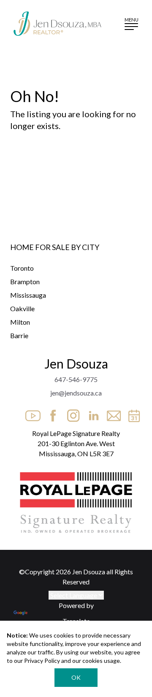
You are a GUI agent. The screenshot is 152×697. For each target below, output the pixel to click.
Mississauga (28, 295)
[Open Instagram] (71, 413)
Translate (76, 621)
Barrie (19, 335)
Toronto (22, 268)
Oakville (22, 308)
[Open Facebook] (51, 413)
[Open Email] (111, 413)
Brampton (25, 281)
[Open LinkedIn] (91, 413)
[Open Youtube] (30, 413)
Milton (20, 322)
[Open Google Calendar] (132, 413)
